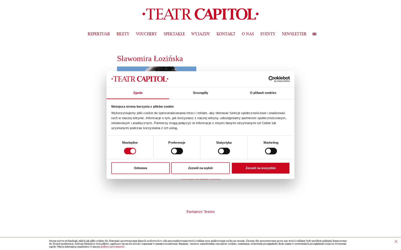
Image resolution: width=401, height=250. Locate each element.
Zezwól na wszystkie (261, 168)
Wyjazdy (200, 34)
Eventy (267, 34)
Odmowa (140, 168)
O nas (248, 34)
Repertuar (99, 34)
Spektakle (174, 34)
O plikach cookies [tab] (263, 93)
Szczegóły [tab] (200, 93)
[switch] (177, 151)
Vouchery (146, 34)
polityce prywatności (112, 246)
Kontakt (226, 34)
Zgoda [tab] (138, 93)
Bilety (123, 34)
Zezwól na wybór (200, 168)
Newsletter (294, 34)
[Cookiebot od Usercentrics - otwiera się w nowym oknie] (271, 79)
